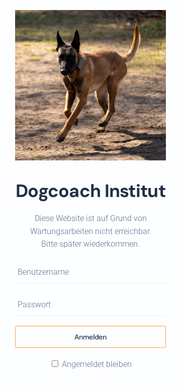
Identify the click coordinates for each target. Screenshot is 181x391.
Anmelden (90, 336)
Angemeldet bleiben (96, 364)
